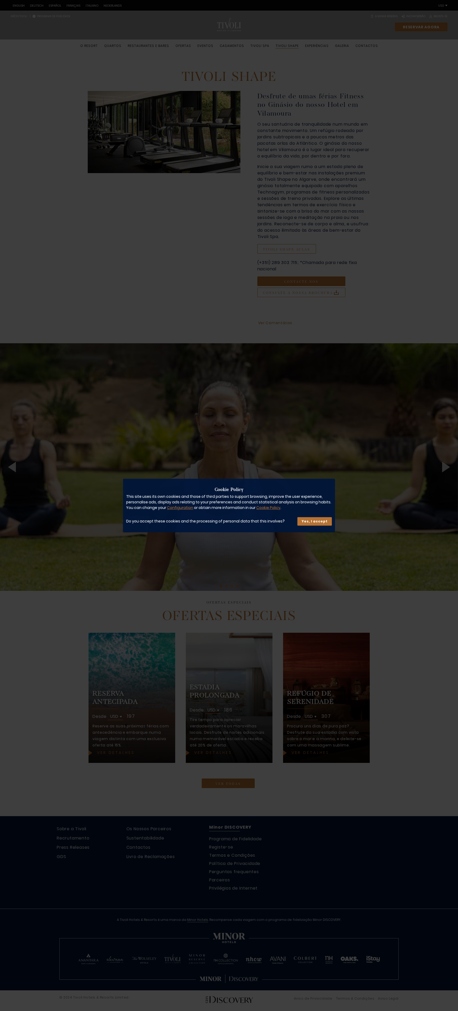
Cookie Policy (268, 507)
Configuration (180, 507)
